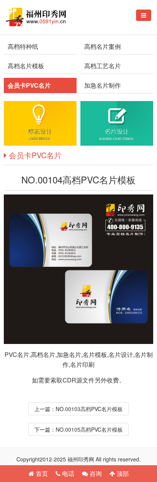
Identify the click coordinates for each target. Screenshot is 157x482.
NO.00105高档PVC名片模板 (89, 429)
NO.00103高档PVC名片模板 (89, 409)
